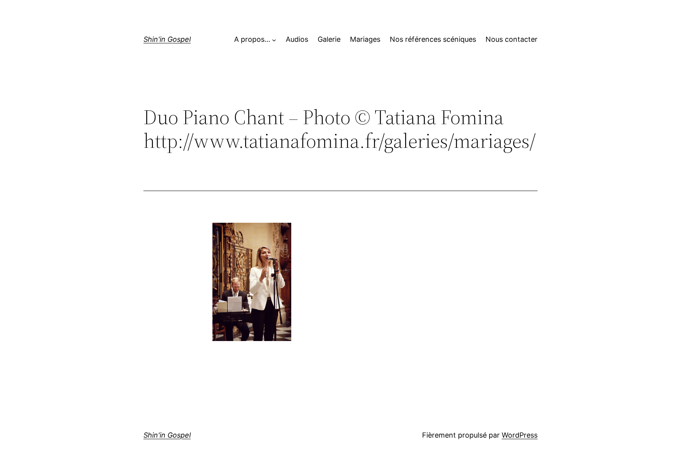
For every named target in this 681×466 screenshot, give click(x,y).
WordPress (520, 435)
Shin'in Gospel (167, 39)
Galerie (329, 39)
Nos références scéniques (433, 39)
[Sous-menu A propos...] (274, 39)
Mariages (365, 39)
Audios (297, 39)
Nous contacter (512, 39)
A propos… (252, 39)
